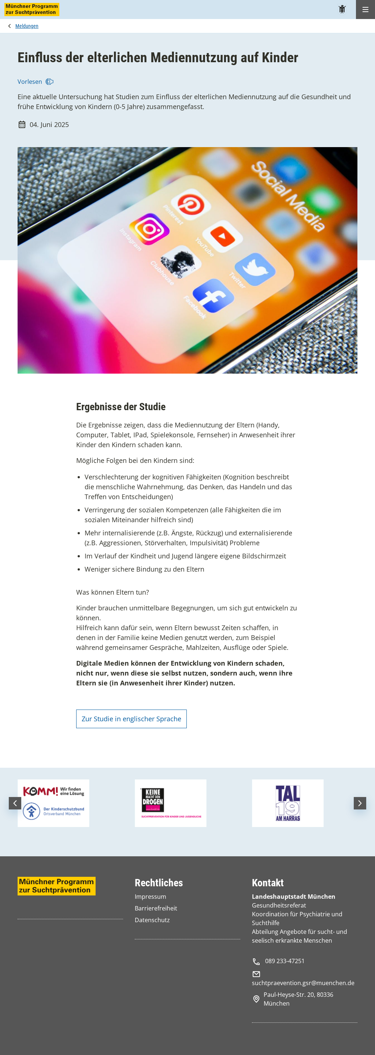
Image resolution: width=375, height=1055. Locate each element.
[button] (15, 803)
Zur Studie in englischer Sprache (131, 718)
